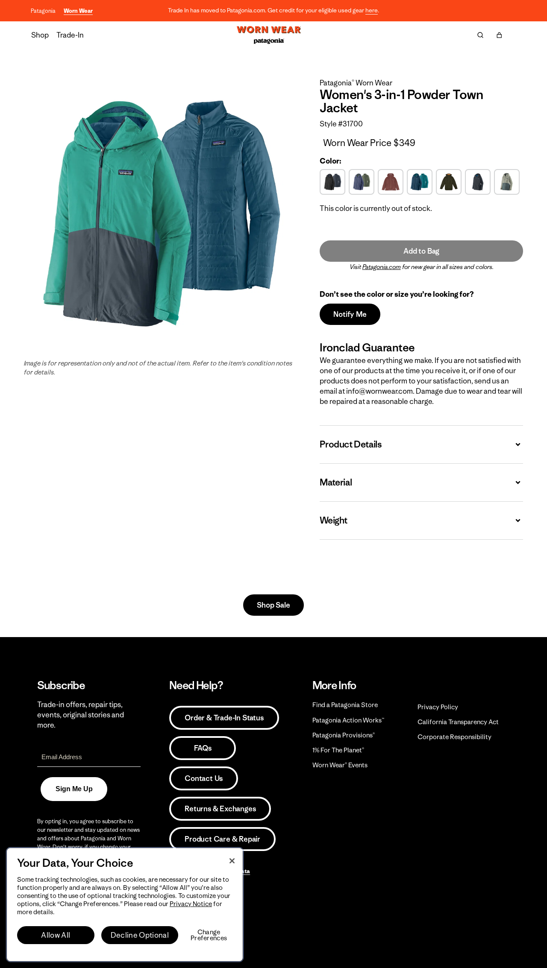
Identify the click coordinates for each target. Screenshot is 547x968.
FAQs (202, 748)
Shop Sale (273, 605)
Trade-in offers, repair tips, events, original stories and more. (80, 715)
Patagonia (43, 11)
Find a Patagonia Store (345, 705)
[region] (125, 904)
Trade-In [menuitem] (70, 35)
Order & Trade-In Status (224, 717)
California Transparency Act (458, 722)
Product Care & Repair (222, 839)
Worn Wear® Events (340, 765)
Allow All (55, 935)
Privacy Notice (191, 904)
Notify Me (349, 314)
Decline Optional (140, 935)
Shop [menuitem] (40, 35)
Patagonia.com (381, 267)
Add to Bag (421, 251)
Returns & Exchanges (220, 808)
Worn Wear (78, 11)
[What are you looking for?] (480, 35)
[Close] (232, 860)
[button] (499, 35)
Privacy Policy (438, 707)
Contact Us (204, 778)
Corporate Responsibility (454, 737)
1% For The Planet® (338, 750)
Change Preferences (209, 935)
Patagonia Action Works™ (348, 720)
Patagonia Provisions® (343, 735)
